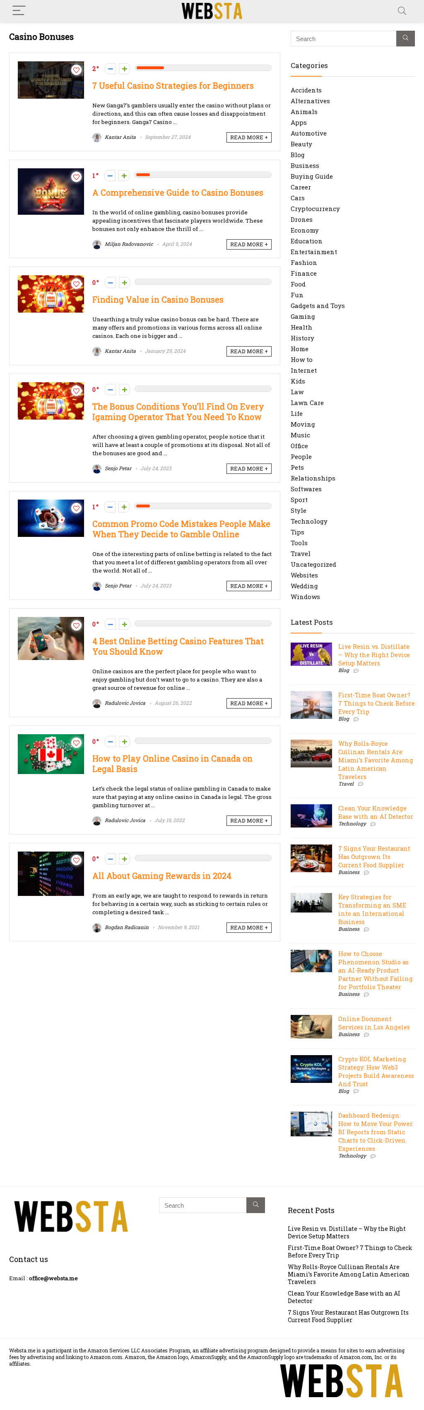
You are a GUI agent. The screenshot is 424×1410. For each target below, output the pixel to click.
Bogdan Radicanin (126, 927)
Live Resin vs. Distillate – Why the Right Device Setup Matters (374, 655)
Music (300, 435)
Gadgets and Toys (318, 305)
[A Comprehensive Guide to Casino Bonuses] (51, 172)
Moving (303, 424)
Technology (309, 521)
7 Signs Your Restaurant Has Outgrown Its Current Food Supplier (374, 857)
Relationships (313, 478)
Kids (298, 381)
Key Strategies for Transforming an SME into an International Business (372, 909)
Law (297, 392)
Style (298, 510)
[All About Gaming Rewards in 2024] (51, 856)
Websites (304, 575)
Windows (305, 596)
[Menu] (19, 11)
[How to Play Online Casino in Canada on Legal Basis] (51, 738)
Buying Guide (312, 176)
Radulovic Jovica (124, 702)
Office (299, 446)
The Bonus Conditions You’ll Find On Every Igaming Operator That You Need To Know (178, 411)
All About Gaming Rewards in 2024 (161, 876)
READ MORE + (249, 137)
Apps (299, 122)
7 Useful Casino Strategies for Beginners (173, 85)
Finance (304, 273)
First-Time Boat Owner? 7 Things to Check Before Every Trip (376, 703)
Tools (299, 543)
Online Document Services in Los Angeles (374, 1023)
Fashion (304, 262)
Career (301, 187)
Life (297, 413)
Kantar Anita (120, 136)
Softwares (306, 489)
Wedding (304, 586)
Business (305, 165)
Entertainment (314, 252)
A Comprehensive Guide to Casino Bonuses (177, 192)
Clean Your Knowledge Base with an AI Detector (375, 812)
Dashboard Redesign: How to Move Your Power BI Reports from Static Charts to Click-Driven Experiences (375, 1132)
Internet (304, 370)
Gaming (303, 316)
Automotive (309, 133)
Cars (298, 198)
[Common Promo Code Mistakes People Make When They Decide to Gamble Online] (51, 504)
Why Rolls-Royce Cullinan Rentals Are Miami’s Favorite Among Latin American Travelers (375, 760)
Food (298, 284)
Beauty (301, 144)
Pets (297, 467)
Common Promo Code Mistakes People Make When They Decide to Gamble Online (181, 529)
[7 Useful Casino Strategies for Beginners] (51, 65)
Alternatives (310, 101)
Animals (304, 111)
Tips (297, 532)
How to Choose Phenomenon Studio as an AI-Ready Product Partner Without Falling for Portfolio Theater (375, 970)
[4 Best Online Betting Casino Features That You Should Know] (51, 621)
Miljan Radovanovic (128, 243)
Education (307, 241)
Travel (301, 553)
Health (301, 327)
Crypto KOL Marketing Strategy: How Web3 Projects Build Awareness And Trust (376, 1071)
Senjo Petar (117, 468)
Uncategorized (313, 564)
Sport (299, 499)
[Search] (402, 11)
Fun (297, 295)
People (301, 456)
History (302, 338)
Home (299, 349)
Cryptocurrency (315, 208)
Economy (305, 230)
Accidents (306, 90)
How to (302, 359)
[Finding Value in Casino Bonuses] (51, 279)
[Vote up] (124, 68)
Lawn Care (307, 402)
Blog (298, 154)
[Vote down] (110, 68)
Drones (302, 219)
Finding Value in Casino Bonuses (158, 299)
